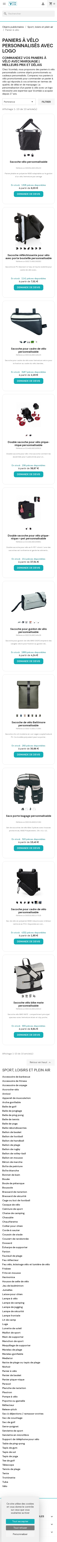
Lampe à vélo (10, 1298)
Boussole (7, 1187)
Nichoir (6, 1366)
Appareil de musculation (16, 1098)
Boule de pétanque (13, 1183)
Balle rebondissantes (14, 1128)
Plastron (7, 1392)
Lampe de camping (13, 1302)
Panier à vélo (9, 1371)
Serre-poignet (10, 1426)
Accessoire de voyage (14, 1085)
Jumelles (7, 1290)
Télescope (8, 1464)
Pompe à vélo (10, 1396)
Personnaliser (20, 1534)
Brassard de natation (14, 1191)
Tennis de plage (11, 1469)
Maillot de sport (11, 1332)
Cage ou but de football (16, 1200)
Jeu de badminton (13, 1285)
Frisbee (6, 1268)
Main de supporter (13, 1336)
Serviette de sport (12, 1430)
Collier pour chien (12, 1226)
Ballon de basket (11, 1132)
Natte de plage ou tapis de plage (21, 1362)
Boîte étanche (10, 1170)
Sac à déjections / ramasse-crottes (22, 1413)
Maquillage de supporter (16, 1345)
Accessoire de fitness (14, 1081)
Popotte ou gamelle (13, 1400)
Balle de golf (9, 1106)
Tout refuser (20, 1527)
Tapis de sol (9, 1452)
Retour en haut (41, 1062)
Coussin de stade (12, 1234)
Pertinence (19, 102)
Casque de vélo (11, 1204)
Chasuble (7, 1217)
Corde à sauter (11, 1230)
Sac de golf (8, 1422)
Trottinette (8, 1477)
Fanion (6, 1251)
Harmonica (8, 1277)
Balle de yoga (10, 1123)
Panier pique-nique (13, 1379)
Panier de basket (11, 1375)
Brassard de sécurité (14, 1196)
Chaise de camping (13, 1213)
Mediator (7, 1358)
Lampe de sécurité (13, 1311)
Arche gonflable (11, 1102)
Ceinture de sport (12, 1209)
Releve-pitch (9, 1409)
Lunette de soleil (12, 1328)
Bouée (6, 1179)
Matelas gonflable (12, 1354)
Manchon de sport (13, 1341)
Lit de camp (9, 1319)
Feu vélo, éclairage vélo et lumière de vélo (26, 1264)
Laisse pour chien (12, 1294)
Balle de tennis (10, 1119)
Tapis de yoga (10, 1456)
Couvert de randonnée (15, 1238)
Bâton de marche (12, 1162)
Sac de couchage (12, 1418)
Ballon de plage (11, 1145)
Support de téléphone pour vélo (20, 1439)
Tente (5, 1473)
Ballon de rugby (11, 1149)
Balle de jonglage (12, 1110)
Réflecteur (8, 1405)
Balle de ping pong (13, 1115)
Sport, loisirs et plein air (26, 1070)
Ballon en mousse (12, 1157)
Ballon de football (12, 1136)
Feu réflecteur (10, 1260)
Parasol (6, 1383)
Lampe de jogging (12, 1307)
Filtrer (46, 101)
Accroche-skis (10, 1089)
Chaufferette (10, 1221)
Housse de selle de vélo (15, 1281)
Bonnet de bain (11, 1174)
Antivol (6, 1093)
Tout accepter (20, 1521)
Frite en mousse (11, 1273)
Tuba (5, 1482)
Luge (5, 1324)
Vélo (4, 1486)
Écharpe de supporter (15, 1247)
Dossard (7, 1243)
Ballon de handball (13, 1140)
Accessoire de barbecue (16, 1076)
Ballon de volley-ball (14, 1153)
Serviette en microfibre (15, 1435)
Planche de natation (14, 1388)
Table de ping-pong (13, 1443)
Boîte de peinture (12, 1166)
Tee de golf (8, 1460)
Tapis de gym (9, 1447)
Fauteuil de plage (12, 1255)
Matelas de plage (12, 1349)
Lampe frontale (11, 1315)
